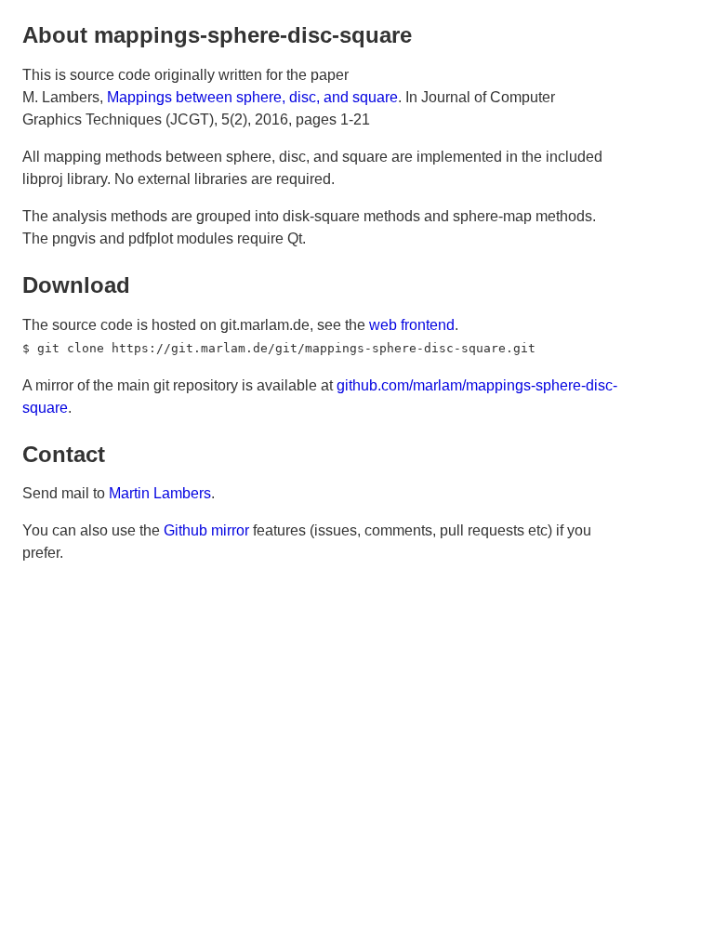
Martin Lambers (160, 493)
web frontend (412, 325)
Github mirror (206, 530)
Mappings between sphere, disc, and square (252, 97)
